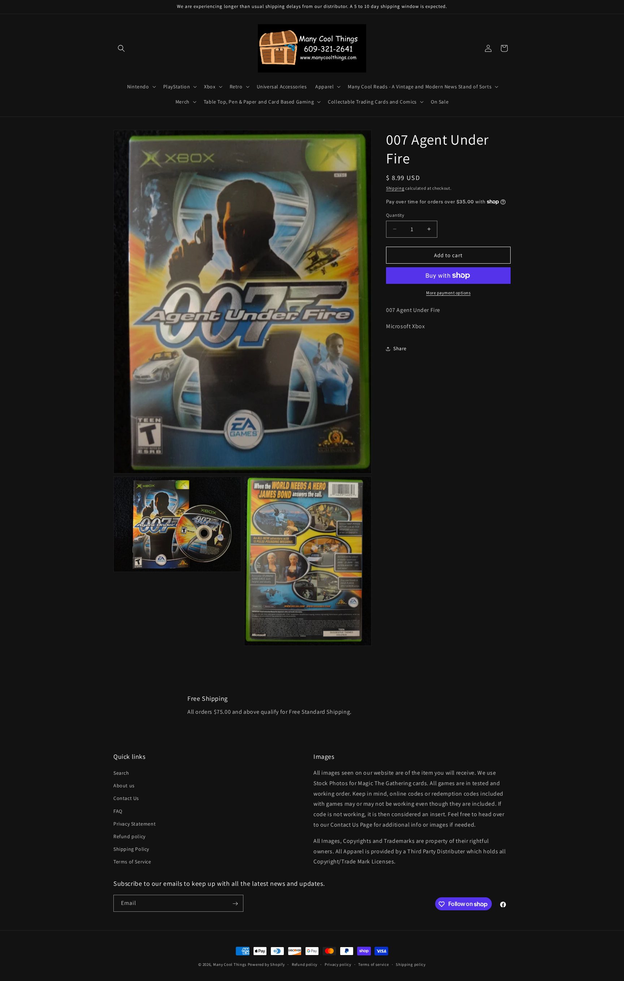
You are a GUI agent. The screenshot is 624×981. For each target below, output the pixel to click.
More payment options (448, 292)
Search (121, 773)
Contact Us (126, 798)
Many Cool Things (230, 964)
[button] (121, 48)
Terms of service (373, 964)
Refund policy (129, 836)
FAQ (117, 811)
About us (124, 786)
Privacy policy (338, 964)
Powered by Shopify (266, 964)
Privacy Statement (134, 824)
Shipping (395, 188)
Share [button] (400, 348)
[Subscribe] (235, 903)
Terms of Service (132, 862)
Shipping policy (411, 964)
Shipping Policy (131, 849)
